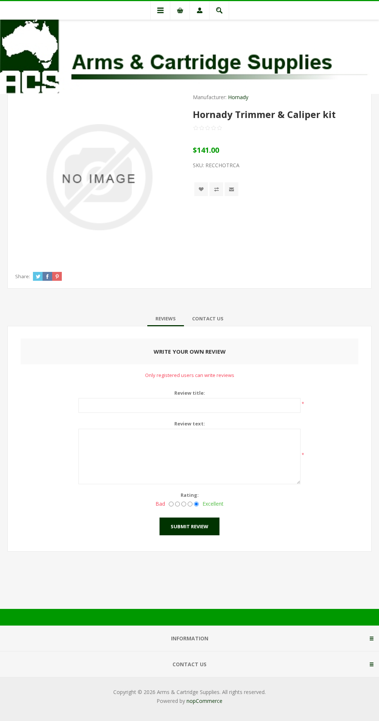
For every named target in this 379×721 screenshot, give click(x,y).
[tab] (165, 318)
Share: (22, 276)
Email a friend (231, 189)
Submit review (189, 526)
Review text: (189, 423)
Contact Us (208, 318)
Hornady (238, 97)
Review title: (189, 393)
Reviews (165, 318)
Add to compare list (216, 189)
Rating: (190, 495)
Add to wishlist (201, 189)
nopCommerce (204, 700)
